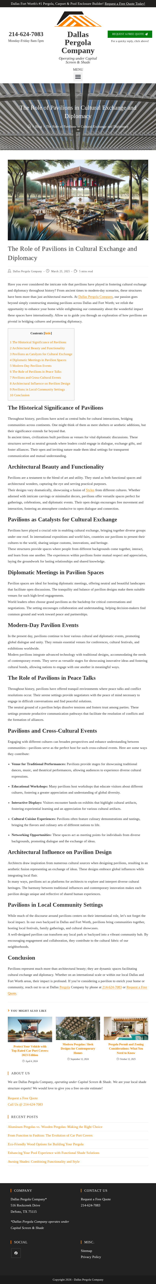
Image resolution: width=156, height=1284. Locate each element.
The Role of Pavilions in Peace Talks (35, 371)
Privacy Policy (91, 1257)
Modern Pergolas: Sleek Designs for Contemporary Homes (78, 1049)
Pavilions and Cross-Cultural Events (35, 377)
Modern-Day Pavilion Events (31, 366)
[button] (78, 76)
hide (48, 333)
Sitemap (86, 1251)
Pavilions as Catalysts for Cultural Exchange (41, 354)
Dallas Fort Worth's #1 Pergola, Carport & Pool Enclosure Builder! (78, 4)
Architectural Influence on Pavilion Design (40, 383)
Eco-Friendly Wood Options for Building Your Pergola (46, 1144)
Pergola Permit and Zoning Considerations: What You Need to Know (126, 1049)
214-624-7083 (26, 34)
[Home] (29, 126)
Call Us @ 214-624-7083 (25, 1104)
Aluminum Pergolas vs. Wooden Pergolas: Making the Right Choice (55, 1127)
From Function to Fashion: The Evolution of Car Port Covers (50, 1135)
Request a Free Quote (23, 1098)
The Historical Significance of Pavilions (38, 342)
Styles (90, 490)
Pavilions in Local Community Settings (37, 389)
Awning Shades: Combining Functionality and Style (44, 1161)
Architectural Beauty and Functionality (37, 348)
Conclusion (19, 395)
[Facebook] (16, 1253)
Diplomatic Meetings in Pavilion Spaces (38, 360)
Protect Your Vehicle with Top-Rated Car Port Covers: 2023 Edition (30, 1051)
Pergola (65, 987)
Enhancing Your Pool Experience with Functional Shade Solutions (53, 1153)
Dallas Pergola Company (78, 42)
